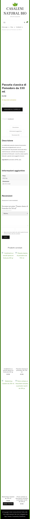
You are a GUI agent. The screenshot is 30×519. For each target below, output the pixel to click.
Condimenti (11, 119)
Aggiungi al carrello (12, 109)
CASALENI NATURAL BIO (15, 11)
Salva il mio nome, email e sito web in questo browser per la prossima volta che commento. (16, 233)
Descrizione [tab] (15, 127)
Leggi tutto (8, 504)
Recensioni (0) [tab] (15, 135)
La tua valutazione (7, 210)
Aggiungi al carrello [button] (8, 310)
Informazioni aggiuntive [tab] (15, 131)
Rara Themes (8, 516)
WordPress (22, 516)
